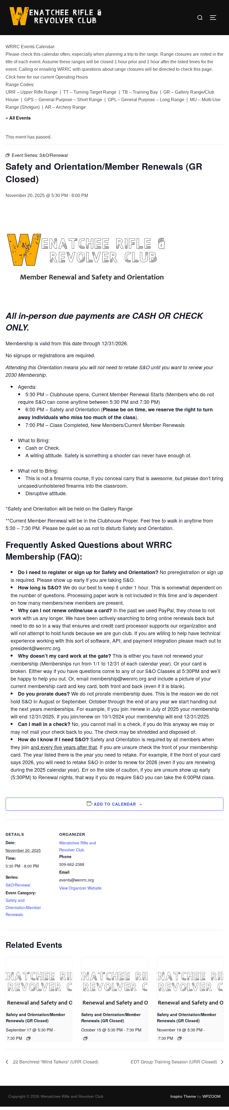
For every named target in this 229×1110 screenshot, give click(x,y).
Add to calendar (115, 804)
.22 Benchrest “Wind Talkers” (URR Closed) (54, 1061)
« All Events (18, 118)
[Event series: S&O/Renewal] (28, 1038)
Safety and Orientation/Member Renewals (23, 907)
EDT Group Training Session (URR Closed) (174, 1061)
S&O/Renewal (18, 885)
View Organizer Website (80, 888)
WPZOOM (211, 1096)
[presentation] (39, 982)
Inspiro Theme (183, 1096)
